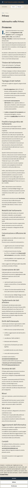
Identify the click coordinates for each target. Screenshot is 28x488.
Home (3, 13)
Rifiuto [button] (14, 482)
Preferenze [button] (14, 486)
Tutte (13, 6)
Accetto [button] (14, 478)
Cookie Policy (4, 474)
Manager (19, 6)
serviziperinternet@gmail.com (10, 359)
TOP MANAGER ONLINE (14, 2)
